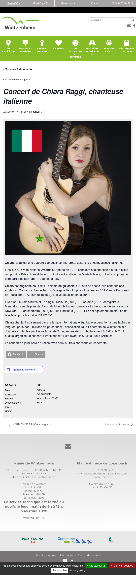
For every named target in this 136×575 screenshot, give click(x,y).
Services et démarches (25, 50)
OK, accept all (96, 565)
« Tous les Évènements (18, 69)
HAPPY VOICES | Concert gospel (32, 424)
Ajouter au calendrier (24, 369)
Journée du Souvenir (117, 424)
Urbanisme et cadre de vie (92, 51)
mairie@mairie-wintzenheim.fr (37, 477)
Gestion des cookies (89, 555)
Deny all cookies (123, 565)
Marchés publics (40, 3)
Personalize (60, 570)
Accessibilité (13, 3)
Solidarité (58, 48)
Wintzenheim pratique (126, 50)
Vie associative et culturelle (75, 52)
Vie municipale (8, 50)
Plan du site (66, 555)
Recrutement (68, 3)
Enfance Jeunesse (41, 50)
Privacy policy (77, 570)
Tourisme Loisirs (109, 50)
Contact (95, 3)
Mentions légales (46, 555)
